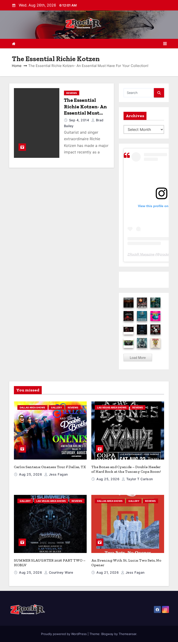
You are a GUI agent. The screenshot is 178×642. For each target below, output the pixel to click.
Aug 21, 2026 (108, 572)
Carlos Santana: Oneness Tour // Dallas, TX (50, 467)
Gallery (56, 407)
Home (17, 65)
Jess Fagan (58, 474)
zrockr (164, 254)
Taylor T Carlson (139, 479)
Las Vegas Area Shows (112, 407)
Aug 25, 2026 (31, 474)
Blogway (107, 634)
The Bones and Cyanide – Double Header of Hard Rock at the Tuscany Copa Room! (126, 469)
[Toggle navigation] (165, 44)
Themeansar (127, 634)
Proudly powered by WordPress (64, 634)
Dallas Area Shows (32, 407)
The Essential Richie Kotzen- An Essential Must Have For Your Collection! (85, 113)
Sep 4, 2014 (79, 120)
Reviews (71, 93)
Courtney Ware (60, 572)
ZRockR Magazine (141, 254)
